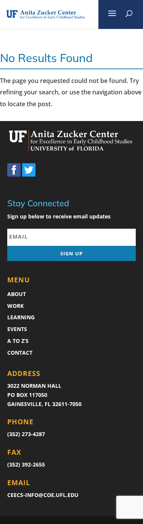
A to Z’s (18, 340)
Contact (19, 352)
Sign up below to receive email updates (59, 216)
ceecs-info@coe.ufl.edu (43, 495)
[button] (112, 14)
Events (17, 329)
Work (15, 305)
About (16, 294)
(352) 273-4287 (26, 434)
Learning (21, 317)
